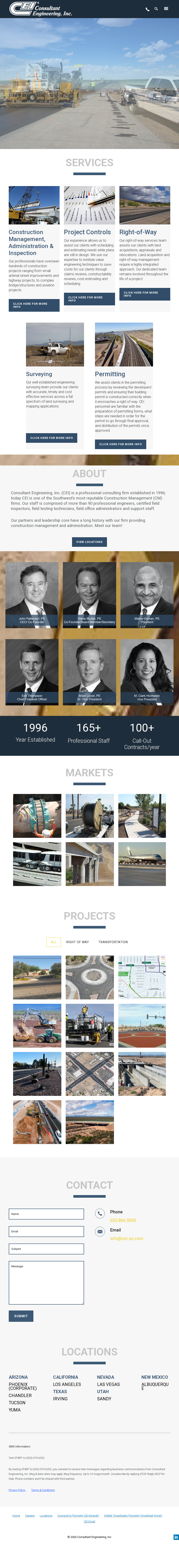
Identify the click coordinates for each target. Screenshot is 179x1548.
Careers (30, 1515)
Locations (46, 1515)
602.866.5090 (123, 1220)
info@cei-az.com (126, 1238)
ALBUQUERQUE (155, 1386)
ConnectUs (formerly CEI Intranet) (78, 1515)
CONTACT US (89, 113)
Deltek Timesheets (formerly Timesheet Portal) (133, 1515)
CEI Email (89, 1521)
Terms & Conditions (43, 1490)
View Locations (89, 542)
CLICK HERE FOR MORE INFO (30, 305)
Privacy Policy (17, 1490)
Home (16, 1515)
